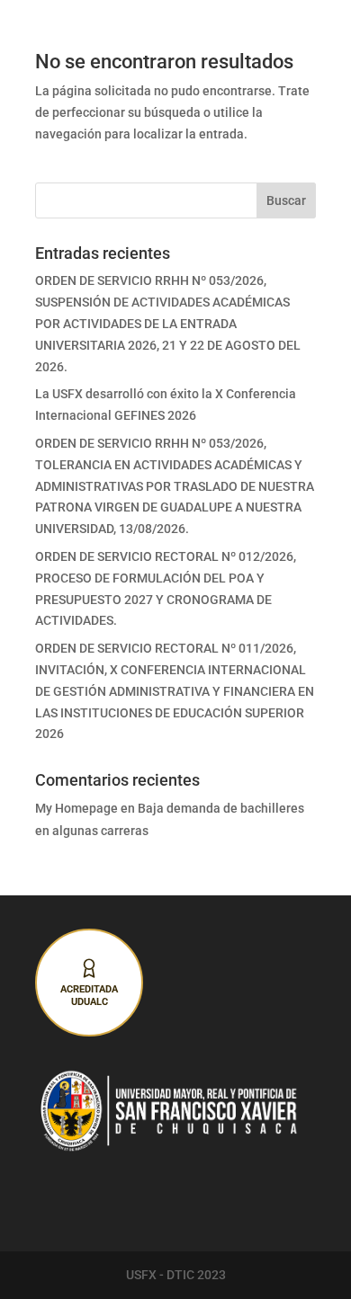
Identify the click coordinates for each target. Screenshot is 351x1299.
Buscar (286, 200)
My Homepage (76, 808)
